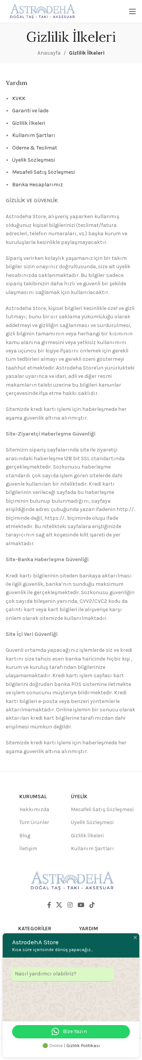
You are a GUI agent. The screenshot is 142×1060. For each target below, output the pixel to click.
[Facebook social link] (49, 905)
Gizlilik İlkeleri (28, 123)
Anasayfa (49, 53)
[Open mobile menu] (132, 11)
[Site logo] (42, 11)
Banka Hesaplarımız (37, 184)
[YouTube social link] (81, 905)
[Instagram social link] (70, 905)
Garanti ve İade (30, 110)
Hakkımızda (34, 809)
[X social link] (59, 905)
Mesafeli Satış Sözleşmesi (43, 172)
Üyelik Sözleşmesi (33, 160)
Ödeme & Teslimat (34, 148)
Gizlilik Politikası (83, 1045)
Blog (24, 835)
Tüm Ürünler (34, 822)
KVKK (18, 98)
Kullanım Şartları (33, 135)
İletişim (28, 848)
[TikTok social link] (92, 905)
